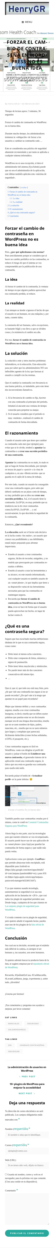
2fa (10, 1045)
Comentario (11, 1190)
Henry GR (12, 103)
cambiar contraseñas (32, 1045)
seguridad (14, 1051)
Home (9, 74)
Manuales (20, 74)
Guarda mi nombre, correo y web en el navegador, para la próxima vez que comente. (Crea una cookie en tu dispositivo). (25, 1178)
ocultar (23, 187)
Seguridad (33, 1023)
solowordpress (17, 1029)
